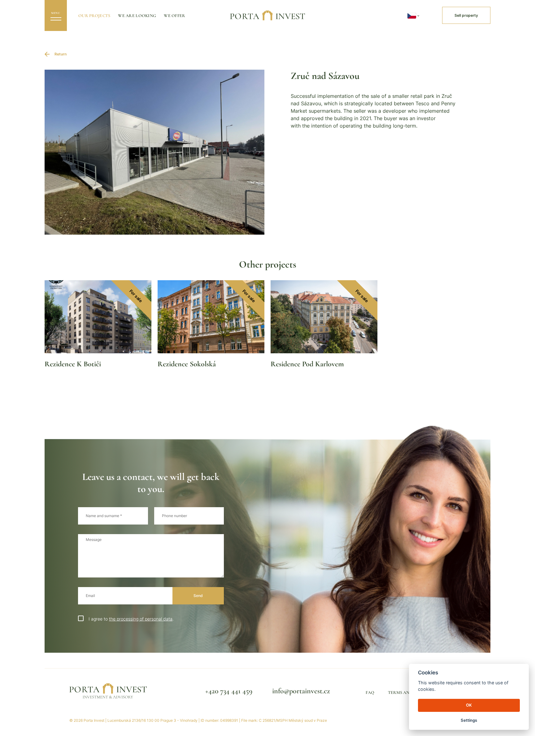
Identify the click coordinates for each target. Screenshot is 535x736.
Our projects (94, 15)
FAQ (370, 692)
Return (60, 54)
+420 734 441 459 (228, 690)
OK (469, 705)
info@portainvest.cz (301, 690)
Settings (469, 720)
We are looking (137, 15)
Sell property (466, 15)
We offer (174, 15)
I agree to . (131, 618)
